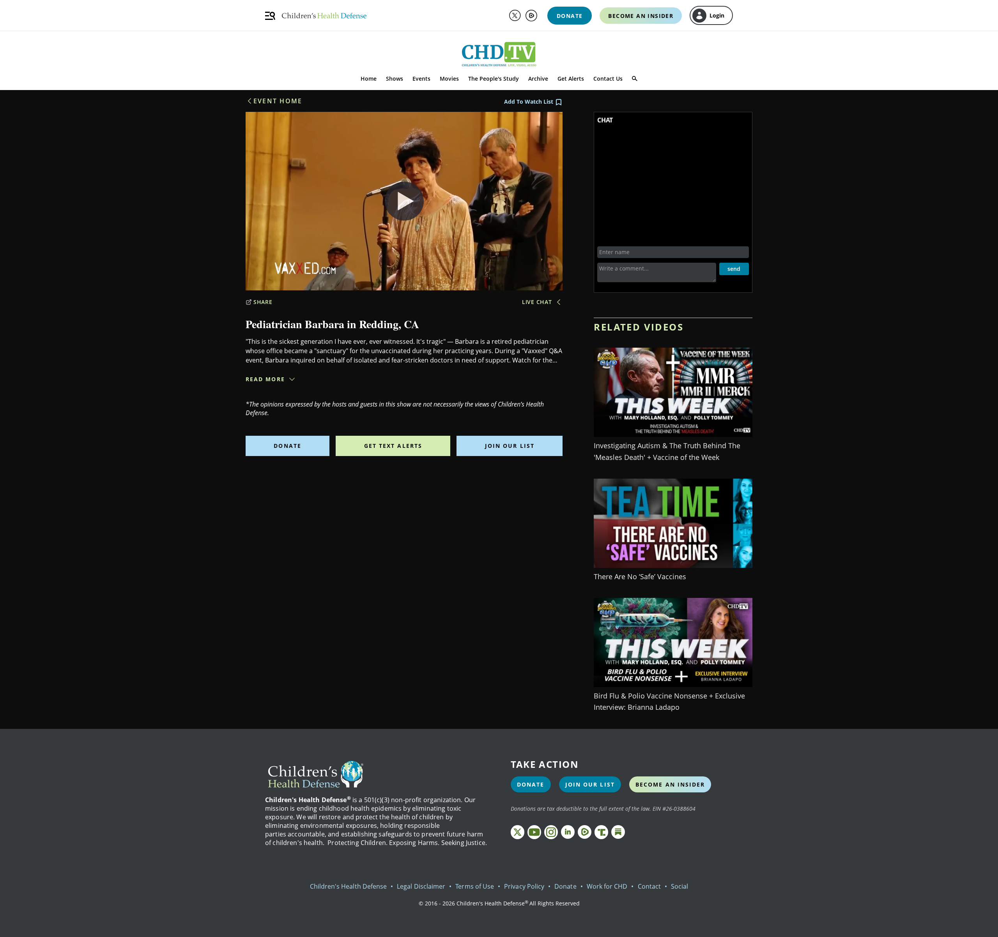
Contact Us (608, 78)
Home (369, 78)
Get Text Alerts (393, 445)
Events (421, 78)
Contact (649, 886)
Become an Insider (670, 784)
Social (679, 886)
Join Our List (509, 445)
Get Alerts (570, 78)
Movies (449, 78)
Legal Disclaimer (421, 886)
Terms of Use (474, 886)
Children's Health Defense (348, 886)
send (733, 268)
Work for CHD (607, 886)
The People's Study (493, 78)
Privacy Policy (524, 886)
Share (263, 302)
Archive (538, 78)
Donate (287, 445)
